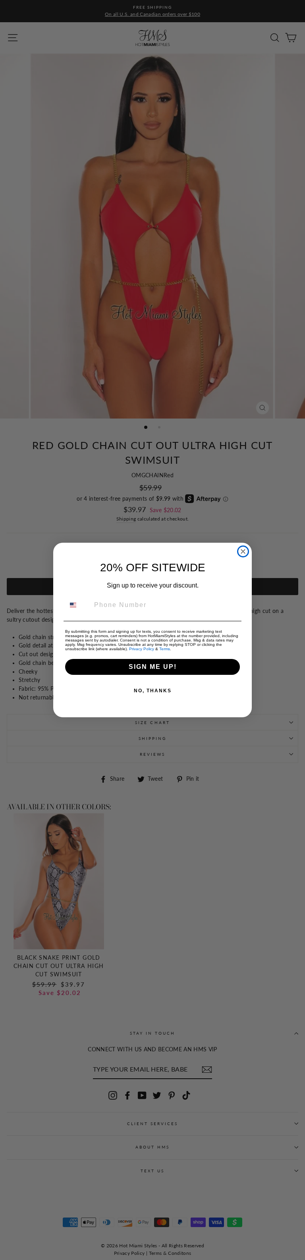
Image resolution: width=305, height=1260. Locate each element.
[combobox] (78, 605)
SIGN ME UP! (153, 666)
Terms (164, 649)
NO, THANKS (153, 690)
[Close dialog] (243, 551)
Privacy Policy (141, 649)
